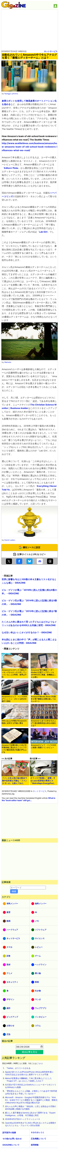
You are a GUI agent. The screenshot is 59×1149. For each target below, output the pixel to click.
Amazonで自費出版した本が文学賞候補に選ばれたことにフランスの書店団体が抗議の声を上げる (14, 748)
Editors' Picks (11, 168)
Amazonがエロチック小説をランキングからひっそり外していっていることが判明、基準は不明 (14, 673)
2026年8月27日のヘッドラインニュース (22, 1119)
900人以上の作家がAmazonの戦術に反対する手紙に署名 (14, 722)
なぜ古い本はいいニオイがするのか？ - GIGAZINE (27, 632)
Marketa (7, 362)
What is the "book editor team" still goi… (28, 799)
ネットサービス (50, 51)
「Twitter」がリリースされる (17, 1068)
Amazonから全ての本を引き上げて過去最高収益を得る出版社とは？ (43, 723)
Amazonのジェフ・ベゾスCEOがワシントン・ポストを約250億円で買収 (14, 699)
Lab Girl (43, 231)
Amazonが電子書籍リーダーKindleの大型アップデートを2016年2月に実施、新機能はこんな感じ (43, 673)
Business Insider (19, 408)
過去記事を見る (29, 1051)
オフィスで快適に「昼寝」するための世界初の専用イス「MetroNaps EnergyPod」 (42, 780)
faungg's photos (11, 94)
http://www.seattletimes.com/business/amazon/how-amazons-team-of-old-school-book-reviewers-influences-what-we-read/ (29, 147)
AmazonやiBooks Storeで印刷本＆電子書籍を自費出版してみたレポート (43, 699)
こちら (39, 1063)
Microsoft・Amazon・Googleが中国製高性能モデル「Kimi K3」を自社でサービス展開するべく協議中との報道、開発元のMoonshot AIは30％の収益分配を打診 (31, 1100)
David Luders (9, 540)
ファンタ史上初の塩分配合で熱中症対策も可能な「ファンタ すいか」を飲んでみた (14, 780)
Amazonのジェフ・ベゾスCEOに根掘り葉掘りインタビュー (43, 746)
